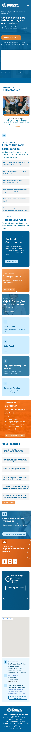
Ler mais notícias (8, 502)
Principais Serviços (11, 37)
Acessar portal (11, 261)
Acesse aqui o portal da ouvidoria (14, 534)
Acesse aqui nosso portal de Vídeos (16, 588)
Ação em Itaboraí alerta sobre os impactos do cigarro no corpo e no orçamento (15, 460)
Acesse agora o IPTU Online (15, 435)
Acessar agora (9, 311)
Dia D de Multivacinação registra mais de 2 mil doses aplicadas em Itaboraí (16, 487)
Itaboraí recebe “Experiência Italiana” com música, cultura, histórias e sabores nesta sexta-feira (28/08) (14, 451)
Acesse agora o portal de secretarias (18, 697)
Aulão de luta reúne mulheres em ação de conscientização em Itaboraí (16, 496)
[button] (28, 5)
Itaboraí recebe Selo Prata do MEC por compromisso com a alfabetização (15, 478)
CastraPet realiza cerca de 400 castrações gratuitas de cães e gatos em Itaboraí (14, 469)
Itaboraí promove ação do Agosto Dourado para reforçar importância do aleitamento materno (16, 44)
